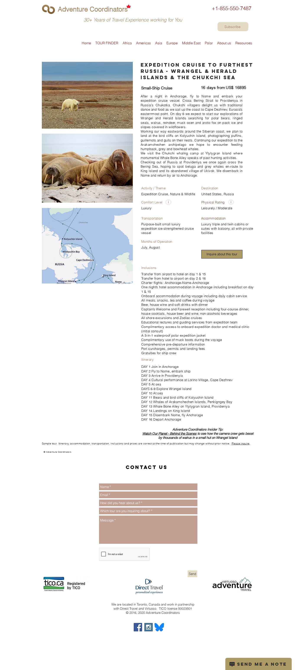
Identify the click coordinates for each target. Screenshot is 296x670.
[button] (168, 202)
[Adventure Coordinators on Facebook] (138, 627)
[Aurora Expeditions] (43, 453)
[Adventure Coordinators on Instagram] (148, 627)
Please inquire (241, 443)
